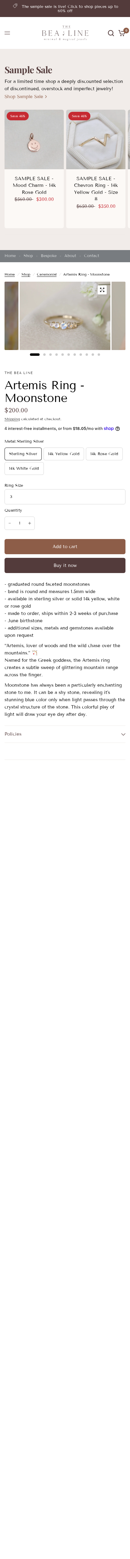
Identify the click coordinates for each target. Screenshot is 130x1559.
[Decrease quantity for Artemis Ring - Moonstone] (10, 523)
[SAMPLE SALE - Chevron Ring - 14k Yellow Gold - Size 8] (95, 139)
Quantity (13, 510)
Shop (28, 255)
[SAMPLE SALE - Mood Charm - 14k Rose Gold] (34, 139)
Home (10, 255)
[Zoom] (102, 289)
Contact (91, 255)
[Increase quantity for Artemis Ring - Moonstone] (29, 523)
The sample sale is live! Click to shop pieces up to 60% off (70, 8)
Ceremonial (47, 274)
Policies (13, 734)
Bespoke (49, 255)
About (70, 255)
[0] (120, 33)
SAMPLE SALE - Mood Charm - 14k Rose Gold (34, 185)
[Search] (111, 33)
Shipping (12, 419)
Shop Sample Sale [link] (24, 96)
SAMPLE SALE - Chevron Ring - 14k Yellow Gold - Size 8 (96, 189)
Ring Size (14, 485)
